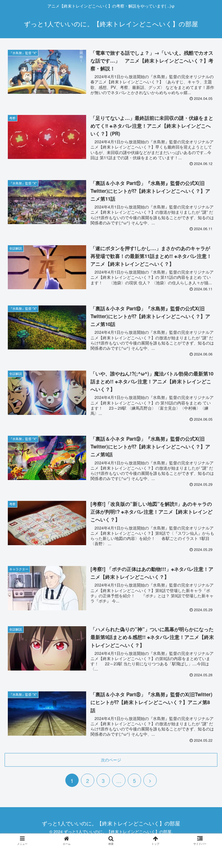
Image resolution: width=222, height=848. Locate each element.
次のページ (111, 760)
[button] (205, 622)
